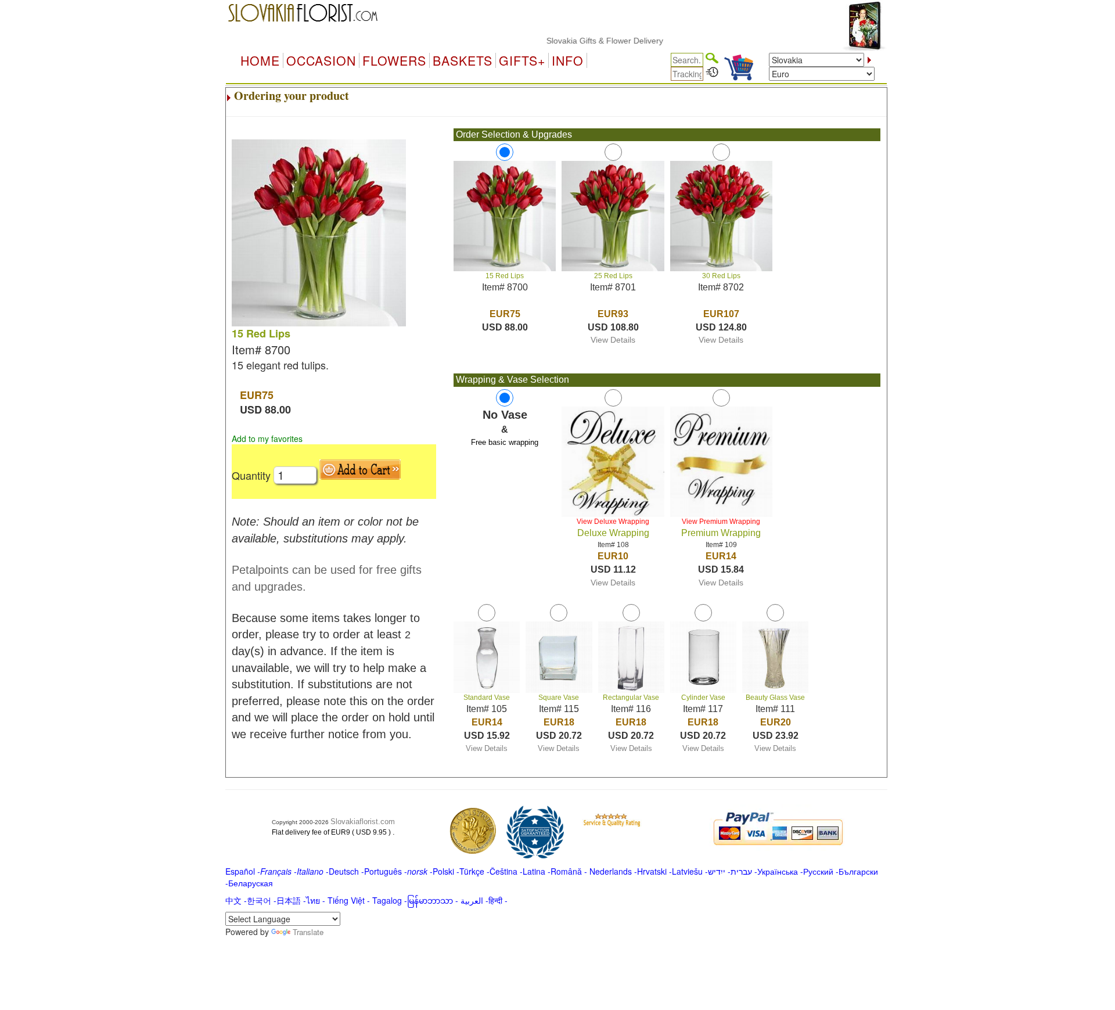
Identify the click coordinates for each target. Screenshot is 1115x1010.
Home (260, 60)
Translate (308, 931)
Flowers (394, 60)
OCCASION (321, 60)
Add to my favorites (267, 438)
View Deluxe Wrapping (613, 521)
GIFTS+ (522, 60)
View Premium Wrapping (721, 521)
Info (568, 60)
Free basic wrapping (504, 442)
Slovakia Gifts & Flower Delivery (584, 40)
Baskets (462, 60)
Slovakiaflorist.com (362, 821)
